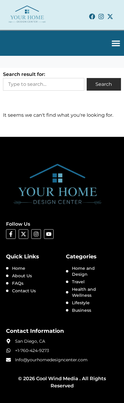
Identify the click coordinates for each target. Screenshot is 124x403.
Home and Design (83, 271)
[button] (115, 43)
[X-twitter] (110, 17)
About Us (22, 275)
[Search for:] (43, 84)
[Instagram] (101, 17)
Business (81, 310)
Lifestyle (81, 302)
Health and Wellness (84, 292)
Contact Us (24, 290)
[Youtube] (49, 234)
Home (18, 268)
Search (103, 84)
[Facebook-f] (11, 234)
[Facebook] (92, 17)
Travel (78, 281)
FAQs (17, 283)
